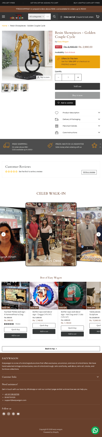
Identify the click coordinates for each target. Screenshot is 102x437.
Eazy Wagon (63, 42)
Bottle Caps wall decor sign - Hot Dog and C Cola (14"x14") (72, 314)
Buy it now (77, 95)
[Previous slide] (3, 234)
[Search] (54, 17)
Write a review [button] (89, 172)
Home (4, 26)
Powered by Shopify (51, 432)
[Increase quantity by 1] (78, 77)
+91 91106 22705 (12, 394)
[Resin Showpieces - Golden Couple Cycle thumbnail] (6, 87)
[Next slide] (98, 234)
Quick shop (15, 329)
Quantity (58, 71)
